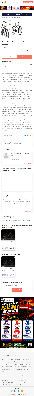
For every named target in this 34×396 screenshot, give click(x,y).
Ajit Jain (5, 50)
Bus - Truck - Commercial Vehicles (11, 220)
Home (3, 17)
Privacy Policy (22, 382)
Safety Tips (22, 376)
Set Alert (17, 290)
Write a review (27, 163)
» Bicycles (6, 143)
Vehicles (13, 17)
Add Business (5, 380)
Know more (28, 211)
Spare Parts (26, 220)
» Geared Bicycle (15, 143)
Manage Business (27, 2)
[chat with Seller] (27, 50)
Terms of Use (22, 380)
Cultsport (14, 157)
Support (21, 378)
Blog (20, 384)
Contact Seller (9, 57)
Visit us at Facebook (7, 382)
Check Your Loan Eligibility (16, 14)
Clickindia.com (12, 394)
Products (8, 17)
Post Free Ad (5, 378)
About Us (4, 376)
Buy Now (24, 57)
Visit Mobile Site (6, 384)
